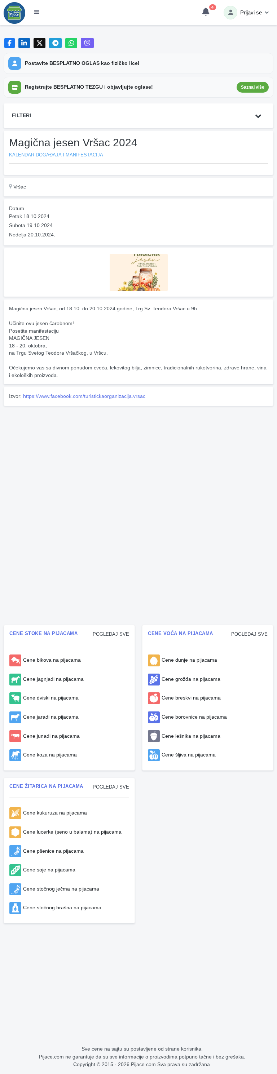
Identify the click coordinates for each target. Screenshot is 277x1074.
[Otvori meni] (36, 12)
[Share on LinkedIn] (24, 43)
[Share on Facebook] (9, 43)
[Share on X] (39, 43)
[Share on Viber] (87, 43)
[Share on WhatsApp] (71, 43)
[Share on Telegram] (55, 43)
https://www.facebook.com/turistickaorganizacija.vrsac (84, 396)
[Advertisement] (138, 459)
